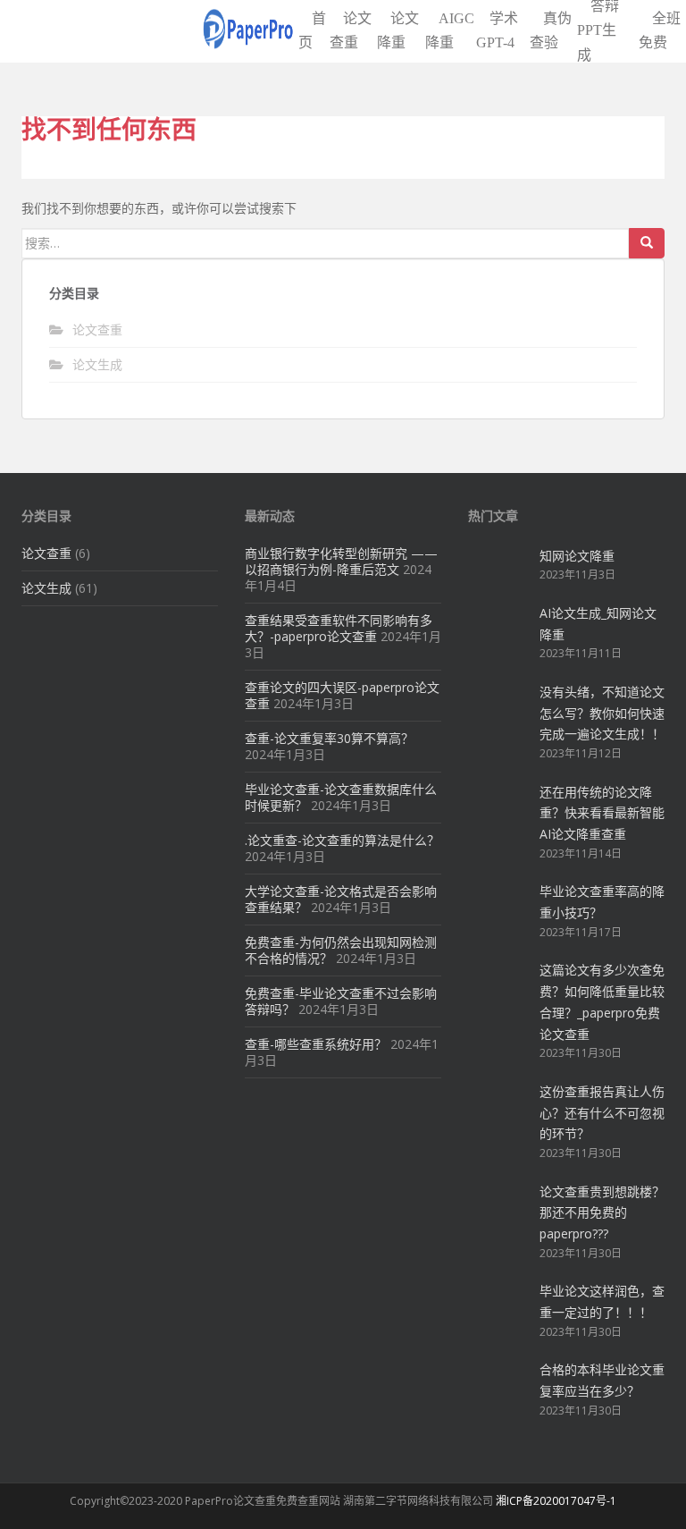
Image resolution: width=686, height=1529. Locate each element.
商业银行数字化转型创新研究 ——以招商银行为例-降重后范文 (341, 561)
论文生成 (97, 364)
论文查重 (97, 329)
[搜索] (647, 243)
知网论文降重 (577, 555)
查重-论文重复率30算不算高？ (329, 738)
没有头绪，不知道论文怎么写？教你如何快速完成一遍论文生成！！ (602, 713)
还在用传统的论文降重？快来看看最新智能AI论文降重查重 (602, 813)
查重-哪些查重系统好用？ (316, 1043)
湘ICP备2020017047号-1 (556, 1500)
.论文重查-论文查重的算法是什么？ (342, 840)
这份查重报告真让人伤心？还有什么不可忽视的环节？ (602, 1113)
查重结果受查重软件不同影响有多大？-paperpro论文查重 (338, 628)
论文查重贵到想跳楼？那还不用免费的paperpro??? (602, 1213)
